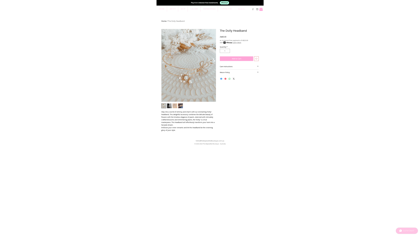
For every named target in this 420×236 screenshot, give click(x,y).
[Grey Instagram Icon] (257, 9)
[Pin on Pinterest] (225, 78)
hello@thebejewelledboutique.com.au (210, 141)
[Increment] (228, 51)
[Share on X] (233, 78)
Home (163, 21)
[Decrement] (221, 51)
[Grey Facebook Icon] (253, 9)
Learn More (237, 43)
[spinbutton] (225, 51)
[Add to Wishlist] (256, 58)
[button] (261, 9)
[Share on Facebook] (221, 78)
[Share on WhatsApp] (229, 78)
